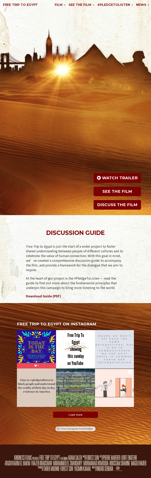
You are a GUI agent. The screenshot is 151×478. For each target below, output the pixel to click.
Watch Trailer (119, 178)
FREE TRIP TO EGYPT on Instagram (56, 324)
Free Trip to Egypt (20, 5)
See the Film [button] (80, 5)
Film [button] (59, 5)
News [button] (141, 5)
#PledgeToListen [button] (114, 5)
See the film (117, 191)
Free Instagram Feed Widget (77, 428)
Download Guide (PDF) (43, 296)
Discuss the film (117, 204)
